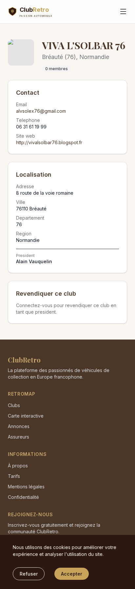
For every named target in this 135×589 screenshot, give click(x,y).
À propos (18, 465)
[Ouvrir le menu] (123, 11)
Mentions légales (26, 486)
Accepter (71, 574)
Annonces (18, 426)
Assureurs (18, 437)
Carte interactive (26, 416)
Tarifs (14, 476)
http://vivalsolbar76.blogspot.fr (49, 142)
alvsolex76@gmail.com (41, 111)
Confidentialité (23, 497)
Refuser (29, 574)
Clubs (14, 405)
